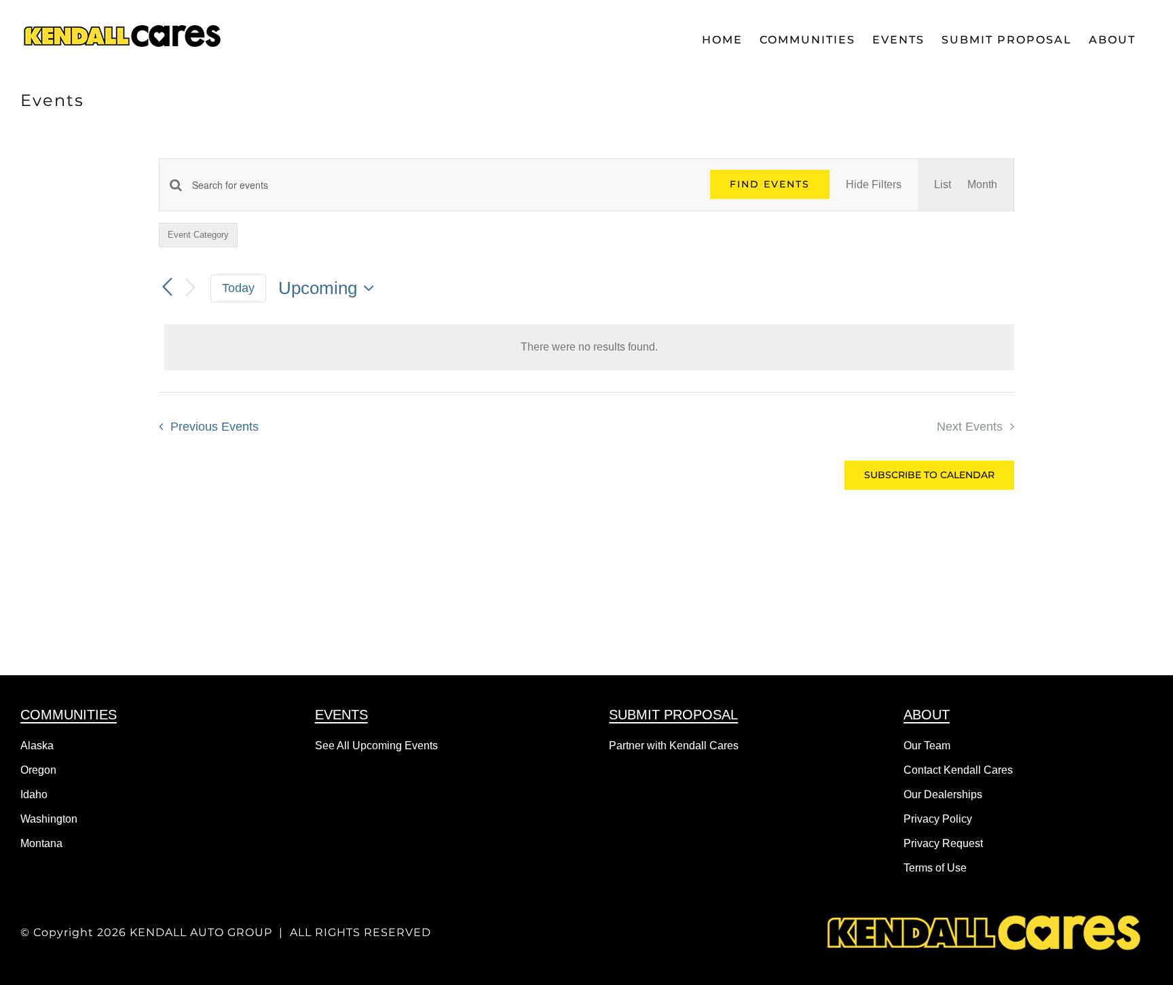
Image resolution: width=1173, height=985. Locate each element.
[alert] (589, 347)
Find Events (770, 184)
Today (238, 288)
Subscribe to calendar (929, 475)
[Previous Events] (167, 287)
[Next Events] (190, 288)
